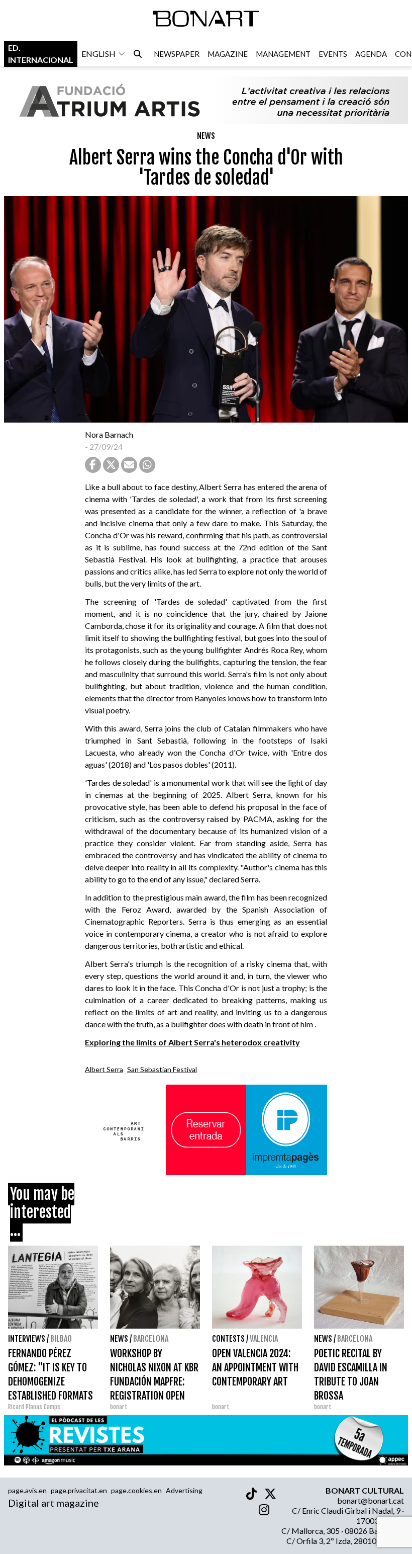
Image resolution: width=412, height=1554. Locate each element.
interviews (26, 1339)
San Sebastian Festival (162, 1069)
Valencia (264, 1339)
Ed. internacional (40, 53)
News (206, 136)
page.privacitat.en (79, 1490)
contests (228, 1339)
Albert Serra (104, 1069)
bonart (119, 1407)
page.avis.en (27, 1490)
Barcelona (150, 1339)
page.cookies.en (136, 1490)
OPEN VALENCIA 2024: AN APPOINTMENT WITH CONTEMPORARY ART (255, 1367)
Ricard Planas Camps (34, 1407)
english (98, 53)
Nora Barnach (109, 434)
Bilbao (61, 1339)
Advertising (184, 1490)
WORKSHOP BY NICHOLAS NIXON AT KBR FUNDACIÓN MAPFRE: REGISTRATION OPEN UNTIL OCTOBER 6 (154, 1381)
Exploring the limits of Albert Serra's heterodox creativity (192, 1042)
